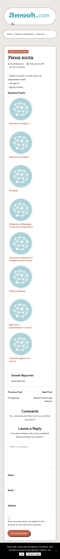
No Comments (19, 67)
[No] (56, 550)
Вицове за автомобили (18, 51)
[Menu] (12, 24)
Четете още (33, 554)
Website (12, 505)
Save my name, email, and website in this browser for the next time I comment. (26, 523)
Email (11, 490)
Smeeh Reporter (22, 375)
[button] (18, 381)
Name (11, 475)
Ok (21, 554)
